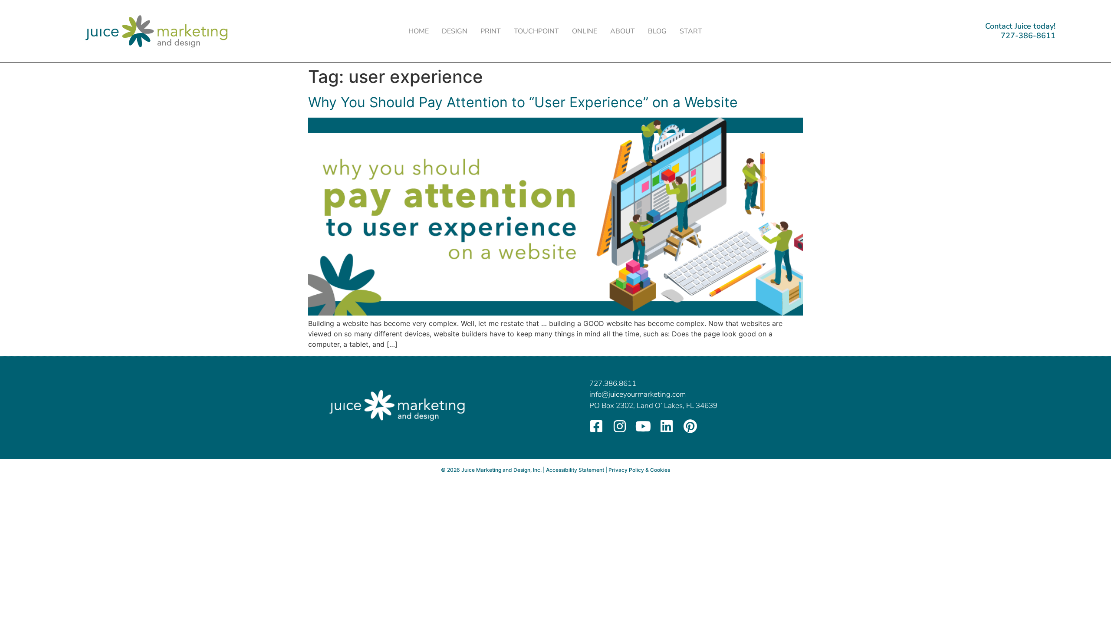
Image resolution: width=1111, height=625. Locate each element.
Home (418, 31)
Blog (657, 31)
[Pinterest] (690, 426)
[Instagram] (620, 426)
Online (584, 31)
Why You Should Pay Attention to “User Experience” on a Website (523, 102)
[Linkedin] (667, 426)
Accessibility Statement (575, 470)
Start (691, 31)
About (622, 31)
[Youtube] (643, 426)
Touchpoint (536, 31)
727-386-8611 (1028, 35)
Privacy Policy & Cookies (639, 470)
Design (454, 31)
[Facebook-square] (596, 426)
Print (490, 31)
